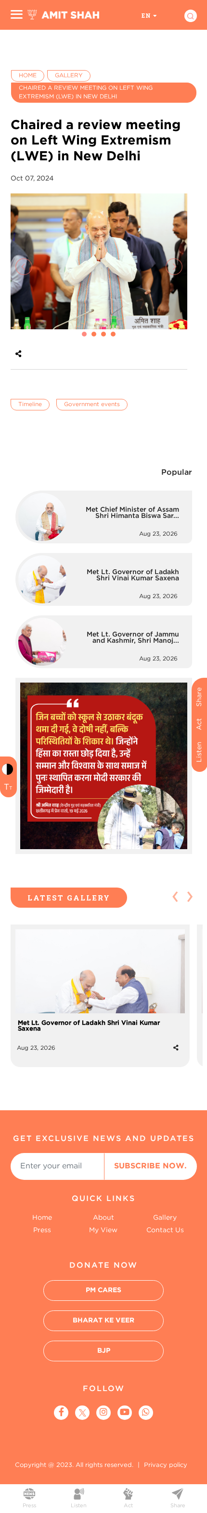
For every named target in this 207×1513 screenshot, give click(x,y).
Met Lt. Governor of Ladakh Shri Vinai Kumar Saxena (89, 1026)
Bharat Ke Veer (103, 1320)
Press (42, 1230)
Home (28, 75)
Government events (92, 404)
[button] (84, 334)
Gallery (69, 75)
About (103, 1218)
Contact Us (165, 1230)
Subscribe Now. (150, 1166)
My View (103, 1230)
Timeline (30, 404)
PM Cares (103, 1290)
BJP (103, 1351)
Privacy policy (165, 1465)
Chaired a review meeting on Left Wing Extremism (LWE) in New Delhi (86, 92)
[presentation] (23, 266)
